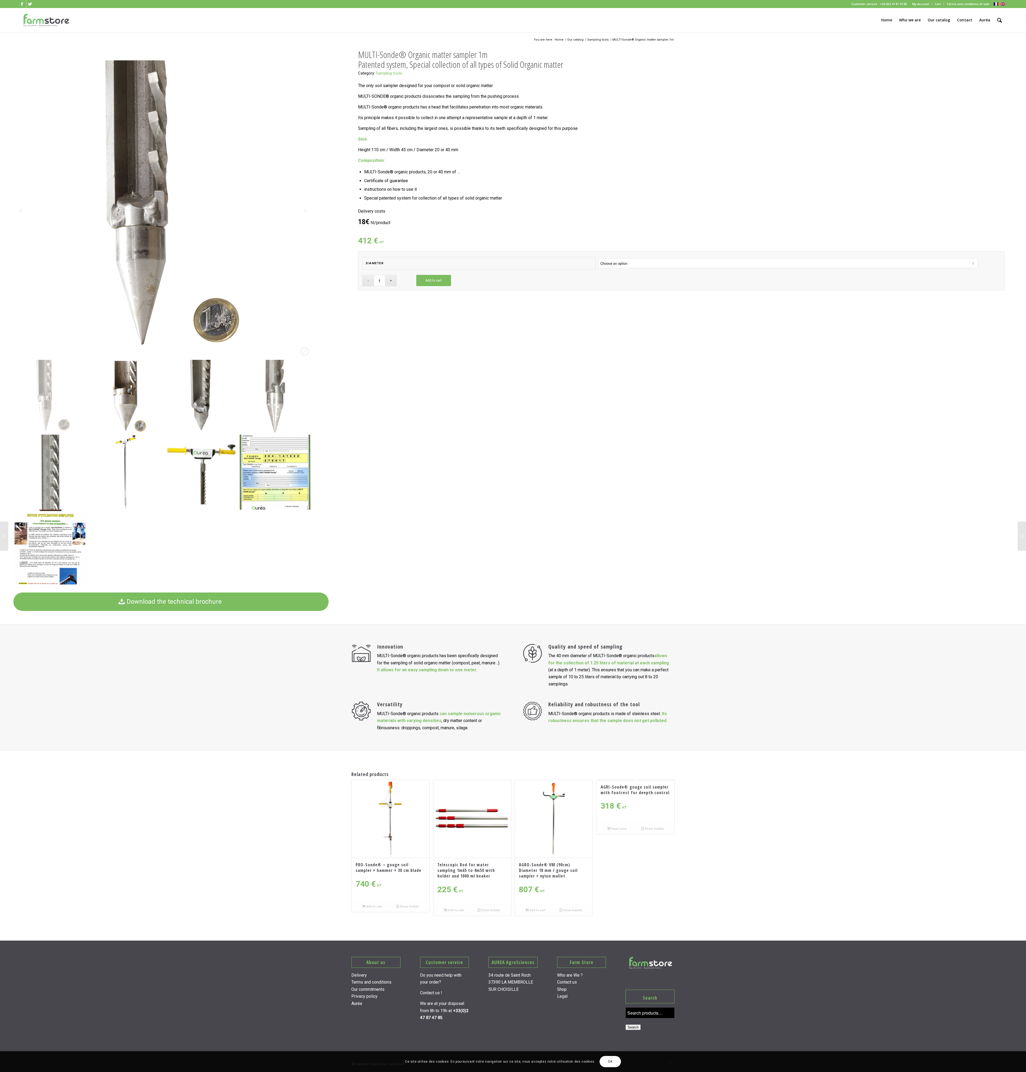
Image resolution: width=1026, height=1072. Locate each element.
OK (610, 1061)
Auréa (356, 1003)
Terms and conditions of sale (967, 4)
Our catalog (575, 39)
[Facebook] (22, 4)
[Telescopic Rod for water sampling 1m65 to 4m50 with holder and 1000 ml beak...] (4, 536)
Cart (938, 4)
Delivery (359, 975)
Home (559, 39)
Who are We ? (570, 975)
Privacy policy (364, 996)
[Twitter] (30, 4)
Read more (619, 829)
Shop (562, 989)
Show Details (409, 906)
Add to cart (433, 280)
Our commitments (367, 989)
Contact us (567, 982)
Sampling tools (598, 39)
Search (633, 1027)
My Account (920, 4)
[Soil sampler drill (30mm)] (1022, 536)
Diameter (375, 263)
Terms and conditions (371, 982)
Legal (562, 996)
